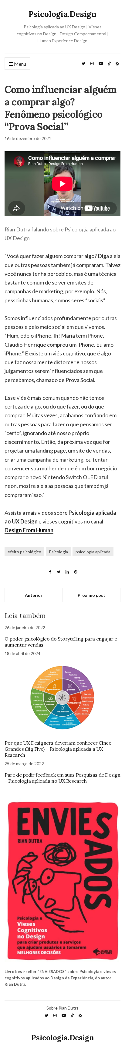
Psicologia (58, 551)
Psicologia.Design (62, 14)
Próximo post (91, 595)
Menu (19, 64)
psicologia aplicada (93, 551)
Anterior (33, 595)
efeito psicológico (24, 551)
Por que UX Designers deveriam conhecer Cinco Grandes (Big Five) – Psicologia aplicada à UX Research (58, 749)
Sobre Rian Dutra (62, 1007)
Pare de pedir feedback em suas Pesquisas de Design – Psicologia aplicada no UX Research (62, 778)
